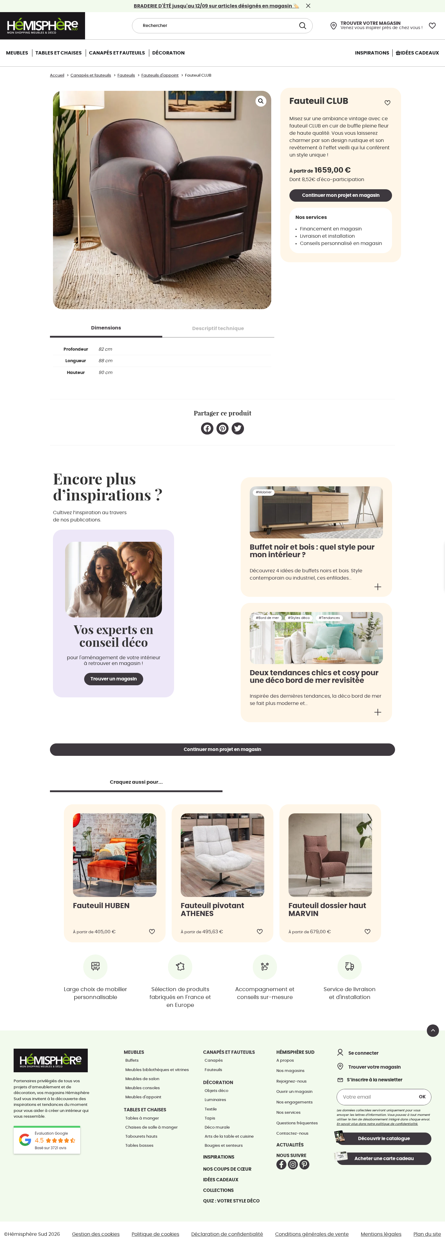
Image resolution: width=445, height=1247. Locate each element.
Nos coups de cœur (227, 1169)
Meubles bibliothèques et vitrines (157, 1070)
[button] (260, 101)
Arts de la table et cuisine (229, 1137)
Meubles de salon (142, 1079)
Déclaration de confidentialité (227, 1234)
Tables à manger (142, 1118)
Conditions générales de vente (312, 1234)
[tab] (106, 328)
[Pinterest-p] (304, 1164)
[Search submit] (302, 26)
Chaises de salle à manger (151, 1128)
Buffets (132, 1061)
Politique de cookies (155, 1234)
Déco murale (217, 1128)
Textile (211, 1109)
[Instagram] (293, 1164)
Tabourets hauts (141, 1137)
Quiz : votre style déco (231, 1201)
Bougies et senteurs (224, 1146)
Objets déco (216, 1091)
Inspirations (218, 1157)
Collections (218, 1190)
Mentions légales (381, 1234)
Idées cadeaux (221, 1180)
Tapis (210, 1118)
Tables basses (139, 1146)
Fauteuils (213, 1070)
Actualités (290, 1145)
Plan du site (427, 1234)
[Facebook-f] (281, 1164)
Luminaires (215, 1100)
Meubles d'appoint (143, 1097)
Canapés (214, 1061)
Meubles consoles (142, 1088)
